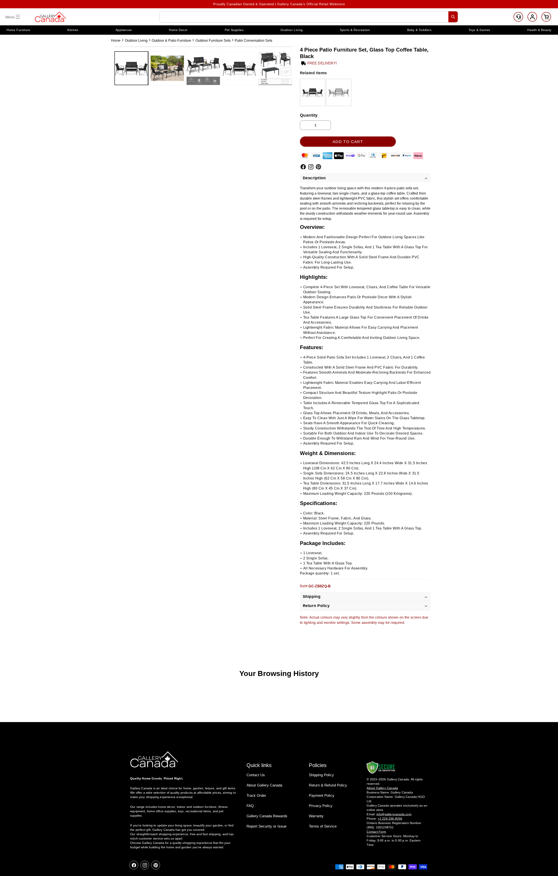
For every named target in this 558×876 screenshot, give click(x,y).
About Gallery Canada (264, 785)
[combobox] (308, 16)
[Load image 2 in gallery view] (167, 68)
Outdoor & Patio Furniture (171, 40)
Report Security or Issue (266, 826)
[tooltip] (312, 92)
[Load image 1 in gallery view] (131, 68)
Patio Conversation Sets (253, 40)
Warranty (316, 816)
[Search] (453, 16)
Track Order (256, 795)
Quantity (309, 115)
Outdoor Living (136, 40)
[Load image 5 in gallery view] (275, 68)
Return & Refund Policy (328, 785)
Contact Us (256, 775)
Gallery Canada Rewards (267, 816)
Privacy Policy (320, 806)
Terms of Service (323, 826)
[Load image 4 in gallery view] (239, 68)
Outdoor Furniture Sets (213, 40)
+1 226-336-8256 (390, 818)
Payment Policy (321, 795)
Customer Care (518, 17)
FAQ (250, 806)
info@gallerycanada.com (394, 814)
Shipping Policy (321, 775)
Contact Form (376, 831)
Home (116, 40)
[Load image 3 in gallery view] (203, 68)
